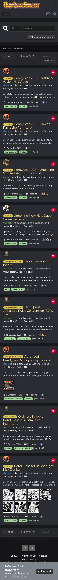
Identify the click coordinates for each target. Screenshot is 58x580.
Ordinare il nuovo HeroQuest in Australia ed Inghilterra (23, 420)
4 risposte (33, 102)
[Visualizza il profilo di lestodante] (6, 254)
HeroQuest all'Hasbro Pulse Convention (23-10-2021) (28, 310)
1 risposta (32, 194)
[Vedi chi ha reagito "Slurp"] (48, 239)
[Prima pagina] (4, 56)
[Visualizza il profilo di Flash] (6, 71)
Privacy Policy (29, 556)
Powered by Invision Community (21, 562)
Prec (10, 56)
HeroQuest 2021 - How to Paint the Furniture (26, 125)
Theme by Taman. (42, 562)
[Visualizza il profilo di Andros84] (6, 208)
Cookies (43, 556)
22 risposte (31, 444)
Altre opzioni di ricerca (41, 37)
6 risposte (31, 516)
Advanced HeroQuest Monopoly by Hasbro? (27, 358)
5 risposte (31, 335)
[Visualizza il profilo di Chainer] (6, 162)
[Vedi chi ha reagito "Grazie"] (44, 194)
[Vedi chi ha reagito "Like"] (43, 102)
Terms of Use (20, 576)
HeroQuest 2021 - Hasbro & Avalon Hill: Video (28, 79)
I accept (45, 571)
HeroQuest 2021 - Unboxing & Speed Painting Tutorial (28, 171)
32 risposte (31, 285)
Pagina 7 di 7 (28, 56)
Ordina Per (48, 61)
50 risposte (33, 239)
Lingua (14, 556)
